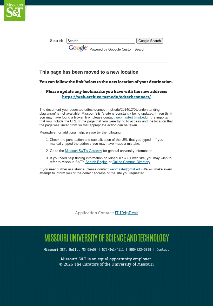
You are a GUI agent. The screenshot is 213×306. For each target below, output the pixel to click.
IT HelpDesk (126, 212)
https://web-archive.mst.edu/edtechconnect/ (106, 97)
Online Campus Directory (131, 162)
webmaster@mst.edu (132, 117)
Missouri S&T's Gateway (83, 151)
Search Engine (96, 162)
